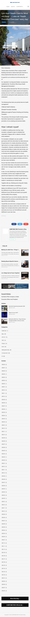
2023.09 (4, 476)
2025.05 (4, 412)
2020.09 (4, 581)
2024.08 (4, 441)
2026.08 (4, 364)
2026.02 (4, 383)
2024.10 (4, 434)
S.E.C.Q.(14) (3, 215)
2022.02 (4, 536)
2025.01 (4, 425)
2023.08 (4, 479)
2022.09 (4, 514)
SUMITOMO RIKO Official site (14, 605)
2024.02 (4, 460)
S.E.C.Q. (4, 22)
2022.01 (4, 539)
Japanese (13, 6)
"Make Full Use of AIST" (13, 312)
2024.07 (4, 444)
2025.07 (4, 405)
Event (4, 346)
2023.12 (4, 466)
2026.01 (4, 386)
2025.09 (4, 399)
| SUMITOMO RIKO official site (20, 6)
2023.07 (4, 482)
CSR (4, 340)
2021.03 (4, 571)
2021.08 (4, 555)
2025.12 (4, 390)
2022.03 (4, 533)
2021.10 (4, 549)
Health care (5, 330)
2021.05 (4, 565)
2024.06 (4, 447)
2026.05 (4, 374)
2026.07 (4, 367)
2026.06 (4, 370)
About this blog (14, 598)
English (7, 6)
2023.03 (4, 495)
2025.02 (4, 421)
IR (3, 356)
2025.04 (4, 415)
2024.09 (4, 437)
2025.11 (4, 393)
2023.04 (4, 492)
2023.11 (4, 469)
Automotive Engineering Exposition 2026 (17, 306)
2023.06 (4, 485)
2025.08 (4, 402)
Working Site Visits (6, 349)
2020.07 (4, 587)
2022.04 (4, 530)
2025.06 (4, 409)
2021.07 (4, 558)
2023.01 (4, 501)
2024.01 (4, 463)
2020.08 (4, 584)
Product (4, 343)
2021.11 (4, 546)
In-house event (6, 353)
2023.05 (4, 488)
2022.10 (4, 511)
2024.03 (4, 457)
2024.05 (4, 450)
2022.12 (4, 504)
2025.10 (4, 396)
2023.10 (4, 472)
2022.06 (4, 523)
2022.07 (4, 520)
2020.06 (4, 590)
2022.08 (4, 517)
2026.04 (4, 377)
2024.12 (4, 428)
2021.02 (4, 574)
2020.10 (4, 578)
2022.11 (4, 507)
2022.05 (4, 527)
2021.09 (4, 552)
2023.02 (4, 498)
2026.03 (4, 380)
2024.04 (4, 453)
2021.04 (4, 568)
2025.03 (4, 418)
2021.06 (4, 562)
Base (4, 333)
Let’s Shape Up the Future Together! (10, 273)
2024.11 (4, 431)
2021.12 (4, 543)
